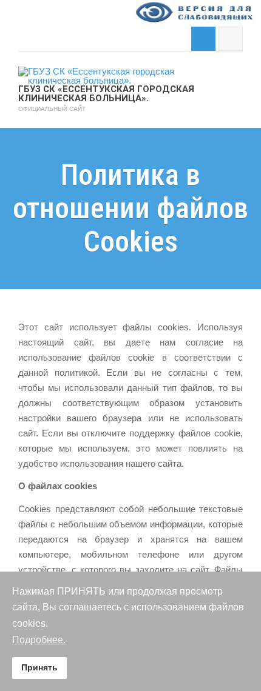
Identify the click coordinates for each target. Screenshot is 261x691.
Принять (39, 667)
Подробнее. (39, 640)
